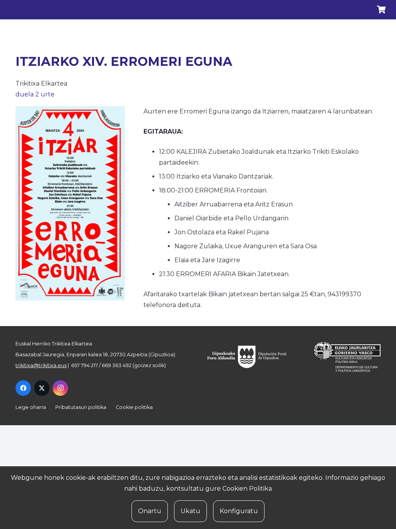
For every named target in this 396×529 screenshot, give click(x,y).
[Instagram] (60, 388)
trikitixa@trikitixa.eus (41, 365)
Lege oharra (30, 407)
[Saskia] (381, 9)
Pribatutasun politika (80, 407)
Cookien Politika (247, 488)
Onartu (149, 511)
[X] (42, 388)
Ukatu (190, 511)
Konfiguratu (239, 511)
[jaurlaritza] (342, 356)
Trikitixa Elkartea (41, 83)
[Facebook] (23, 388)
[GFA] (251, 356)
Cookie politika (134, 407)
